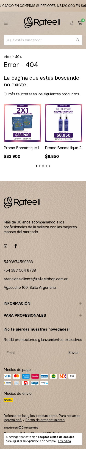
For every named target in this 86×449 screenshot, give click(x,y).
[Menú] (6, 23)
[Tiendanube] (21, 428)
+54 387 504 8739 (20, 270)
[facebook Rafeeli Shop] (15, 246)
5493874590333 (18, 261)
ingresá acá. (13, 420)
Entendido (64, 441)
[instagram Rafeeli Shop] (5, 246)
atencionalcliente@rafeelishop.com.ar (36, 279)
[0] (80, 23)
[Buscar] (77, 40)
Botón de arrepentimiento (45, 420)
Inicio (7, 57)
